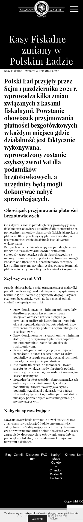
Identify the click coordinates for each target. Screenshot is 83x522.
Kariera (70, 454)
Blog (8, 454)
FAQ (44, 454)
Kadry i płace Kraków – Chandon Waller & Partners (56, 466)
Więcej (54, 518)
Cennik (19, 454)
